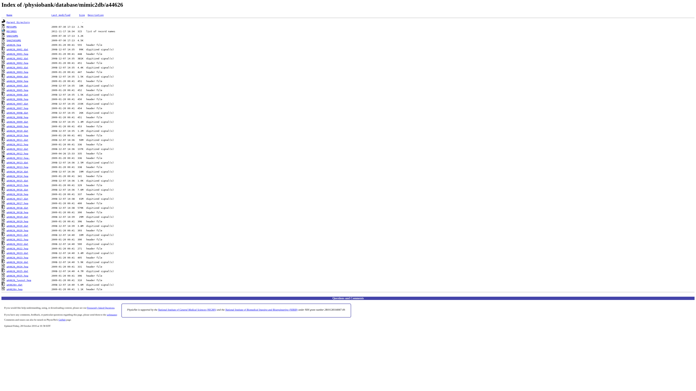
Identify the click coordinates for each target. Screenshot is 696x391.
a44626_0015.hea (17, 185)
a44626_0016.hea (17, 194)
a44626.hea (14, 45)
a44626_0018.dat (17, 208)
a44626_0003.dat (17, 67)
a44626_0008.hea (17, 117)
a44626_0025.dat (17, 271)
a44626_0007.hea (17, 108)
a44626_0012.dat (17, 149)
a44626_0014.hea (17, 176)
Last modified (60, 15)
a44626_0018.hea (17, 212)
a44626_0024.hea (17, 266)
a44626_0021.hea (17, 239)
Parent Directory (18, 22)
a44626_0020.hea (17, 230)
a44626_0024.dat (17, 262)
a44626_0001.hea (17, 54)
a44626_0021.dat (17, 235)
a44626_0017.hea (17, 203)
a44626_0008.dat (17, 113)
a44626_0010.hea (17, 135)
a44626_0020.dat (17, 226)
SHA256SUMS (14, 40)
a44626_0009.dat (17, 122)
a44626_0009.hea (17, 126)
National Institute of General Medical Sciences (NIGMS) (187, 309)
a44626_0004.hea (17, 81)
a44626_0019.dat (17, 217)
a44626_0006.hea (17, 99)
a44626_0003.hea (17, 72)
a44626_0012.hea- (18, 158)
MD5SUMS (12, 27)
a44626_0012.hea (17, 153)
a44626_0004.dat (17, 76)
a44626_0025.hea (17, 275)
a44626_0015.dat (17, 180)
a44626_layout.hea (19, 280)
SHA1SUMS (12, 36)
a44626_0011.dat (17, 140)
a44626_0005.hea (17, 90)
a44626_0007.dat (17, 103)
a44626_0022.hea (17, 248)
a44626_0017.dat (17, 198)
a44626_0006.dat (17, 94)
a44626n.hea (14, 289)
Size (82, 15)
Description (96, 15)
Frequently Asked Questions (101, 308)
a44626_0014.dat (17, 171)
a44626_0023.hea (17, 257)
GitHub (62, 320)
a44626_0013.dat (17, 162)
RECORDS (12, 31)
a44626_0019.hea (17, 221)
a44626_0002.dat (17, 58)
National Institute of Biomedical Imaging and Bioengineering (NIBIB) (261, 309)
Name (9, 15)
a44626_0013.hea (17, 167)
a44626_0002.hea (17, 63)
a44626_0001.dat (17, 49)
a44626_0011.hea (17, 144)
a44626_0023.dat (17, 253)
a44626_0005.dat (17, 85)
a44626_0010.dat (17, 131)
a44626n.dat (14, 284)
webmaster (112, 315)
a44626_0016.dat (17, 189)
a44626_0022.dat (17, 244)
